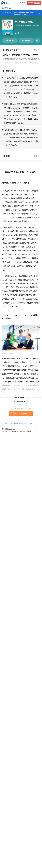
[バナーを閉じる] (39, 13)
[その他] (37, 40)
